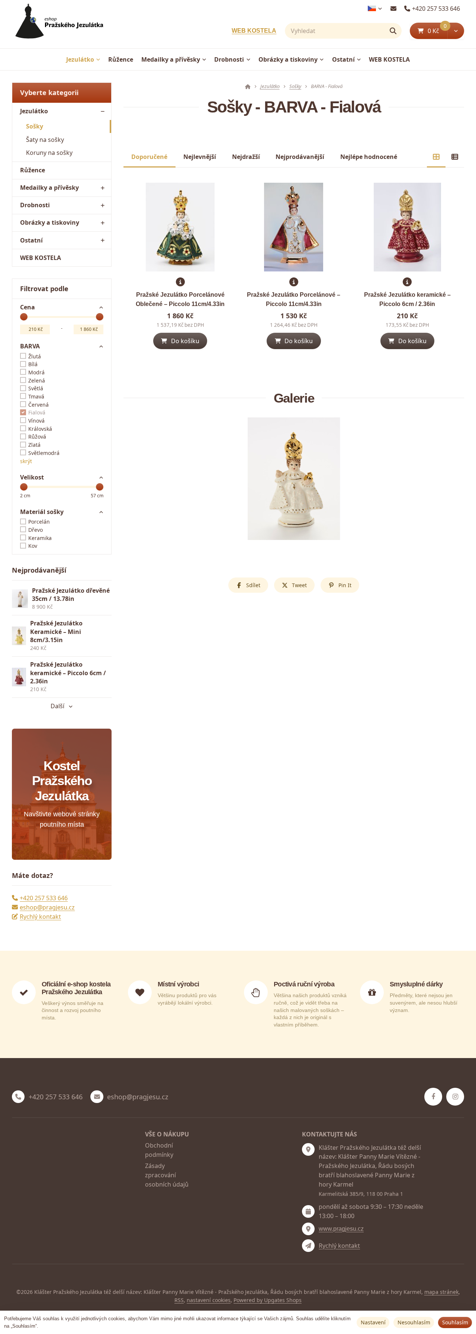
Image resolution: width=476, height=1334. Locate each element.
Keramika (40, 537)
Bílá (33, 364)
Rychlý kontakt (40, 916)
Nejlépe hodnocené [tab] (368, 157)
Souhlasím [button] (455, 1322)
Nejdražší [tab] (246, 157)
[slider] (24, 317)
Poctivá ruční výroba (304, 984)
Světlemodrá (44, 452)
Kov (32, 545)
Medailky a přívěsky (170, 59)
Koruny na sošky (49, 153)
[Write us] (308, 1245)
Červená (38, 404)
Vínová (36, 420)
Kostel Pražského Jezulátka (62, 781)
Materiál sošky (42, 512)
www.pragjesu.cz (341, 1229)
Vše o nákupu (167, 1134)
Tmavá (36, 396)
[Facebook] (433, 1097)
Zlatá (34, 444)
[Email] (393, 8)
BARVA (30, 346)
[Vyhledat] (393, 31)
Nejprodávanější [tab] (300, 157)
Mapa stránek (441, 1291)
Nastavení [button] (373, 1322)
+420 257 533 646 (44, 898)
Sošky (34, 126)
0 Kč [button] (437, 31)
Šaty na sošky (45, 140)
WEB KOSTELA (254, 30)
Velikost (32, 477)
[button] (455, 31)
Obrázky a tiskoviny (288, 59)
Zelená (36, 380)
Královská (40, 428)
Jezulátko (80, 59)
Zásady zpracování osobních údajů (167, 1175)
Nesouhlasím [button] (414, 1322)
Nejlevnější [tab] (199, 157)
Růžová (37, 436)
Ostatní (343, 59)
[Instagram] (455, 1097)
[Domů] (57, 24)
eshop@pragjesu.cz (47, 907)
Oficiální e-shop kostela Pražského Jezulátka (76, 987)
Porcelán (39, 521)
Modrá (36, 372)
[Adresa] (308, 1149)
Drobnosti (229, 59)
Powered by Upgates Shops (268, 1300)
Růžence (120, 59)
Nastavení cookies (209, 1300)
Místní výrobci (178, 984)
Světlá (35, 388)
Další (57, 706)
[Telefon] (18, 1096)
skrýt (26, 461)
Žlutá (34, 356)
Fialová (36, 412)
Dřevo (35, 529)
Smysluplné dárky (416, 984)
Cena (27, 307)
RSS (179, 1300)
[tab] (436, 156)
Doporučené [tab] (149, 157)
